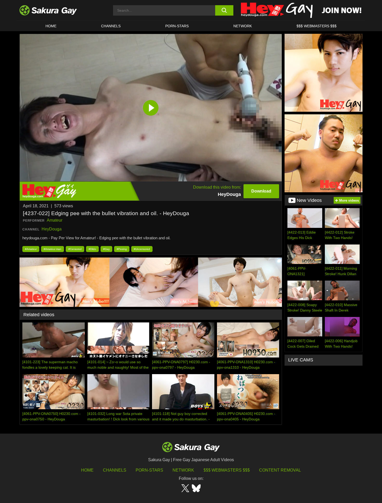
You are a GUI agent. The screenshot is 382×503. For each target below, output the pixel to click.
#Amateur (31, 249)
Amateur (54, 220)
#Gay (106, 249)
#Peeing (122, 249)
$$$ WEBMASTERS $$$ (317, 26)
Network (242, 26)
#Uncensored (142, 249)
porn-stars (177, 26)
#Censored (75, 249)
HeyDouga (52, 229)
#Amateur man (52, 249)
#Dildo (92, 249)
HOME (50, 26)
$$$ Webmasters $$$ (226, 470)
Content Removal (280, 470)
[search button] (224, 10)
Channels (111, 26)
